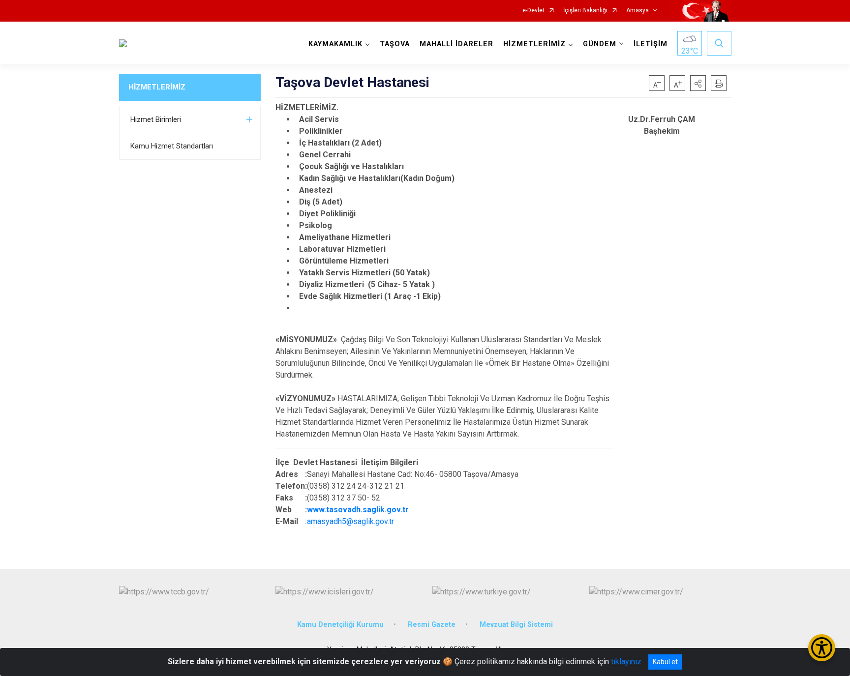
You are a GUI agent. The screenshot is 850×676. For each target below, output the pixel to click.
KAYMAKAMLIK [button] (335, 44)
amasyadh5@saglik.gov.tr (350, 521)
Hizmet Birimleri (155, 119)
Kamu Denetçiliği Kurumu (340, 624)
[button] (698, 83)
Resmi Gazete (431, 624)
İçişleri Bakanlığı (585, 10)
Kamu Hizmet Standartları (171, 146)
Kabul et (665, 662)
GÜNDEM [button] (599, 44)
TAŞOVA (395, 44)
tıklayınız (626, 661)
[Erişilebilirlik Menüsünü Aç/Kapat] (821, 647)
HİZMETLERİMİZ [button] (534, 44)
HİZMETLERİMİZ (156, 87)
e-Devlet (533, 10)
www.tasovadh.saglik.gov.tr (358, 509)
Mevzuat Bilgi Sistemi (516, 624)
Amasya (637, 10)
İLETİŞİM (651, 44)
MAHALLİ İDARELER (456, 44)
